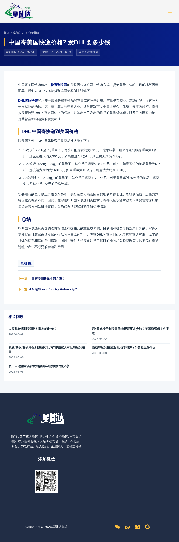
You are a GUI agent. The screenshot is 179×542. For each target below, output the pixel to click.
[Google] (147, 526)
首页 (6, 32)
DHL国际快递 (28, 100)
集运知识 (18, 32)
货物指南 (34, 32)
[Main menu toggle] (169, 11)
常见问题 (26, 263)
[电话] (127, 526)
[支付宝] (137, 526)
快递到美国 (59, 85)
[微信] (117, 526)
